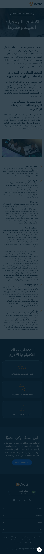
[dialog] (22, 277)
